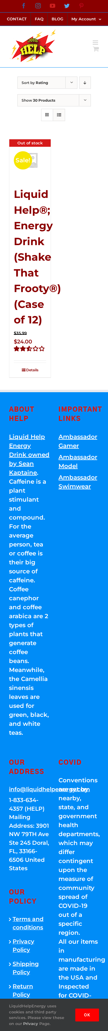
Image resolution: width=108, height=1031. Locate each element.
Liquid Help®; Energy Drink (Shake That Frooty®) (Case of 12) (37, 257)
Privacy (30, 1023)
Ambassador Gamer (77, 441)
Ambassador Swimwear (77, 482)
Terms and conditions (28, 923)
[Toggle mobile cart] (96, 49)
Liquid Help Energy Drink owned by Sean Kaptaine (29, 454)
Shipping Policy (26, 968)
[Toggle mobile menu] (96, 42)
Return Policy (23, 990)
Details (32, 370)
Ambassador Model (77, 461)
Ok (87, 1014)
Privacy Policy (23, 946)
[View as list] (59, 115)
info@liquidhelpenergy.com (29, 789)
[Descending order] (85, 83)
